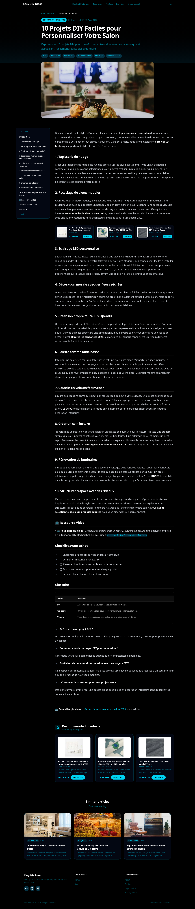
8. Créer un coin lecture (29, 183)
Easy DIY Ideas (47, 13)
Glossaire (23, 209)
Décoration (97, 4)
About (127, 880)
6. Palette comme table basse (32, 170)
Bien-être (120, 4)
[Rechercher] (171, 4)
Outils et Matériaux (80, 4)
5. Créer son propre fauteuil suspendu (31, 164)
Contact (128, 884)
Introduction (24, 137)
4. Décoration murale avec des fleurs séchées (32, 157)
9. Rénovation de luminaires (31, 187)
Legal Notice (130, 888)
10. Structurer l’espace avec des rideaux (33, 193)
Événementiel (134, 4)
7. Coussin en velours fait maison (30, 176)
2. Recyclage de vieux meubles (32, 146)
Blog (77, 884)
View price (87, 236)
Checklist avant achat (28, 204)
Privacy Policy (130, 892)
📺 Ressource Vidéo (27, 200)
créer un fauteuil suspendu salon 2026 (104, 709)
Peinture (109, 4)
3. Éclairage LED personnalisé (32, 151)
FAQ (22, 214)
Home (77, 880)
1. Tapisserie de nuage (29, 141)
